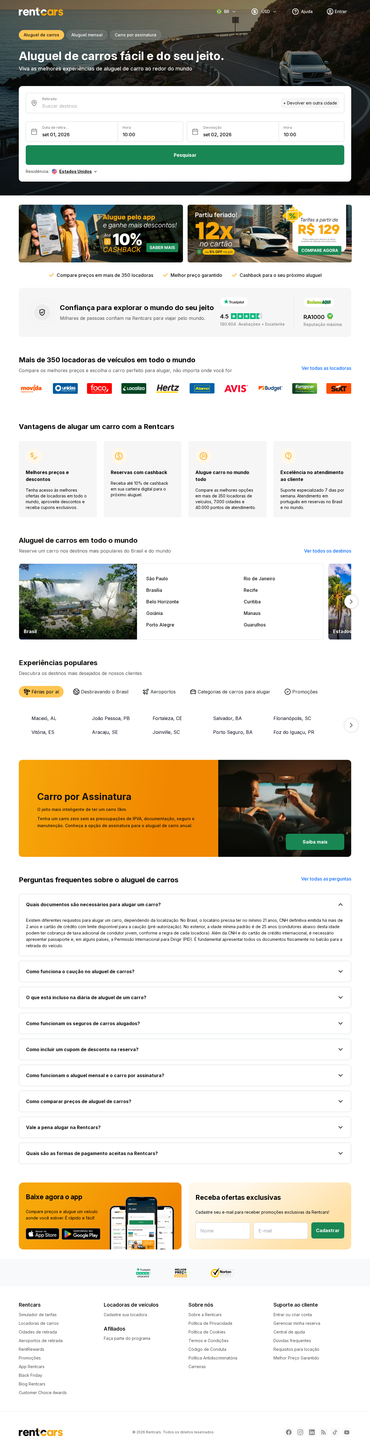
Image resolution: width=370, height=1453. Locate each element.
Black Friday (30, 1375)
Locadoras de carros (39, 1323)
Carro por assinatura (135, 34)
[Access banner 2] (270, 233)
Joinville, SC (166, 732)
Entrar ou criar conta (292, 1314)
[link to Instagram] (300, 1432)
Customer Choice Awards (43, 1392)
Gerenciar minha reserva (296, 1323)
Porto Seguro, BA (233, 732)
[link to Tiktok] (335, 1432)
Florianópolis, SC (292, 718)
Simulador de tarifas (38, 1314)
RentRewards (31, 1349)
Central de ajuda (289, 1331)
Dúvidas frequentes (292, 1340)
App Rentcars (32, 1366)
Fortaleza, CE (167, 718)
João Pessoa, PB (111, 718)
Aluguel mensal (87, 34)
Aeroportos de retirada (41, 1340)
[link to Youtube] (346, 1432)
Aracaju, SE (105, 732)
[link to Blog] (323, 1432)
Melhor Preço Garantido (296, 1357)
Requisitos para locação (296, 1349)
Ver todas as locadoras (326, 368)
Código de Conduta (207, 1349)
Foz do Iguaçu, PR (293, 732)
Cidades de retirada (38, 1331)
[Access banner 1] (101, 233)
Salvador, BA (227, 718)
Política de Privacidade (210, 1323)
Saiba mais (315, 842)
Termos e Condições (208, 1340)
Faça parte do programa (127, 1338)
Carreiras (197, 1366)
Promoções (30, 1357)
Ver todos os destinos (327, 551)
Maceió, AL (44, 718)
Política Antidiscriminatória (212, 1357)
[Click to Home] (41, 12)
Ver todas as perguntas (326, 879)
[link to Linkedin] (312, 1432)
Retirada (49, 99)
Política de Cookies (206, 1331)
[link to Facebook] (288, 1432)
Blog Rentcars (32, 1383)
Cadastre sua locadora (125, 1314)
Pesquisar (185, 155)
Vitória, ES (43, 732)
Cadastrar (328, 1230)
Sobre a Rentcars (205, 1314)
